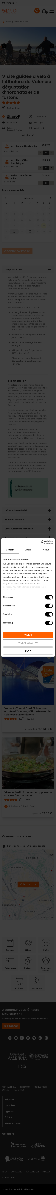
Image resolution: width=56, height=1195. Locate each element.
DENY (28, 651)
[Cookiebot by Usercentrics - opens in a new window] (41, 542)
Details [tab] (28, 550)
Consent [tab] (10, 550)
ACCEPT (28, 635)
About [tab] (46, 550)
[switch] (49, 606)
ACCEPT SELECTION (28, 643)
